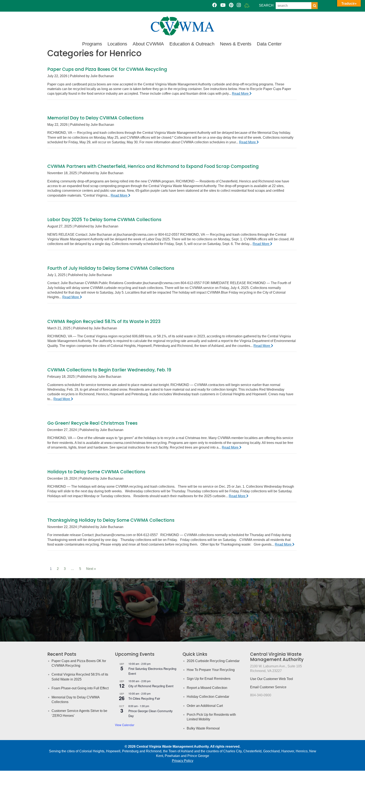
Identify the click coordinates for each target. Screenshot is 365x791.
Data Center (269, 44)
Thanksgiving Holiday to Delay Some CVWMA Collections (110, 520)
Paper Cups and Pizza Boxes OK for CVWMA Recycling (107, 69)
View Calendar (124, 725)
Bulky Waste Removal (203, 728)
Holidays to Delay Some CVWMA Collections (96, 472)
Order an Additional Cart (205, 706)
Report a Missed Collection (207, 688)
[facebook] (214, 5)
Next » (91, 569)
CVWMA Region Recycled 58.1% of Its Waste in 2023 (104, 321)
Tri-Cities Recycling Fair (144, 698)
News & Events (235, 44)
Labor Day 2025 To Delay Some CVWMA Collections (104, 219)
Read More (240, 93)
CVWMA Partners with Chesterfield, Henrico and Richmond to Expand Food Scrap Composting (153, 166)
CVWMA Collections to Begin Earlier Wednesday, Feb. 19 (109, 370)
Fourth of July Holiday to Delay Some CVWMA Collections (110, 268)
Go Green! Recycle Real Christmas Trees (92, 423)
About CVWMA (148, 44)
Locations (117, 44)
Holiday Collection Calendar (208, 696)
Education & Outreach (191, 44)
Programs (92, 44)
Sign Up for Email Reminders (208, 678)
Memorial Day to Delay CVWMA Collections (95, 118)
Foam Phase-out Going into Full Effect (80, 688)
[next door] (247, 5)
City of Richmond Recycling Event (150, 686)
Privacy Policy (182, 760)
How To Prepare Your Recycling (211, 670)
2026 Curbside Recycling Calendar (213, 661)
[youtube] (223, 5)
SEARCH (266, 5)
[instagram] (239, 5)
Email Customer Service (268, 687)
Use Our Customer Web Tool (271, 679)
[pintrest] (231, 5)
